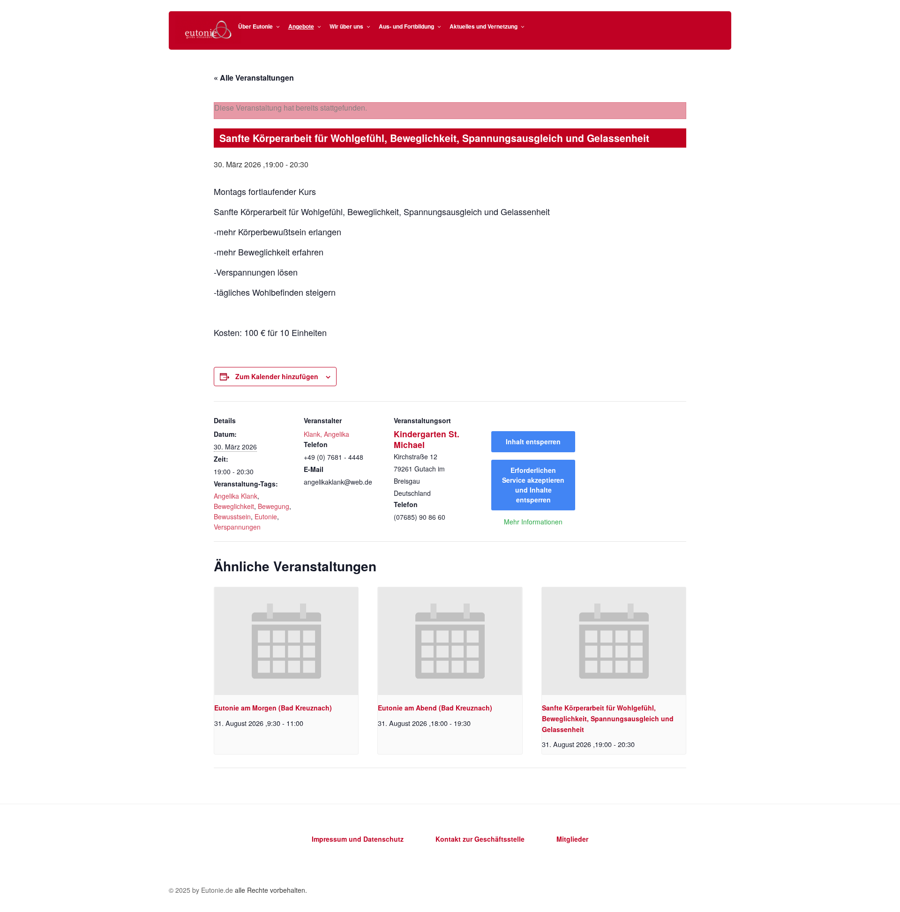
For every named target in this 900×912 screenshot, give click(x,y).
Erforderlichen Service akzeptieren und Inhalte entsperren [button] (533, 484)
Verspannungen (237, 526)
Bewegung (273, 506)
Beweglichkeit (234, 506)
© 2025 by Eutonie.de (202, 890)
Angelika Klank (235, 496)
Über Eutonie (255, 26)
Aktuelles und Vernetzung (484, 26)
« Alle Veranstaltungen (254, 77)
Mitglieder (572, 839)
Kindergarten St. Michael (426, 439)
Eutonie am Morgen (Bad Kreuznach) (273, 707)
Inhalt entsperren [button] (533, 441)
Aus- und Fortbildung (406, 26)
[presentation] (286, 641)
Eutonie (266, 516)
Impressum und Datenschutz (358, 839)
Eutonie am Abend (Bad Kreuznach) (435, 707)
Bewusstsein (232, 516)
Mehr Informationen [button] (533, 522)
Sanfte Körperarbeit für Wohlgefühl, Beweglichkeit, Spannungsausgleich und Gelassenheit (608, 718)
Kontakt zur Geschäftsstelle (480, 839)
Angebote (301, 26)
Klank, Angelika (326, 434)
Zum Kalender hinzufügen (276, 376)
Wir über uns (346, 26)
